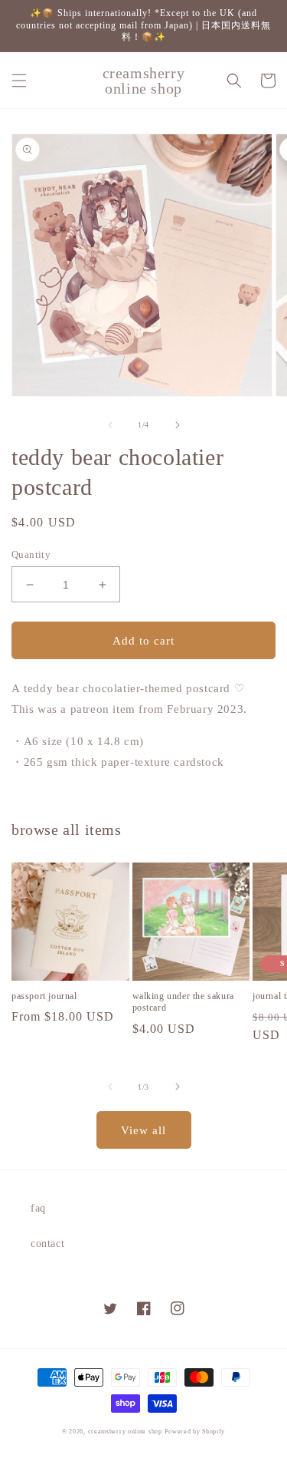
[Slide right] (177, 425)
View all (143, 1130)
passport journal (44, 996)
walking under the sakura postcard (183, 1002)
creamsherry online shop (125, 1431)
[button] (19, 80)
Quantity (31, 554)
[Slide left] (110, 425)
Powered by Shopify (195, 1431)
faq (38, 1208)
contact (47, 1243)
